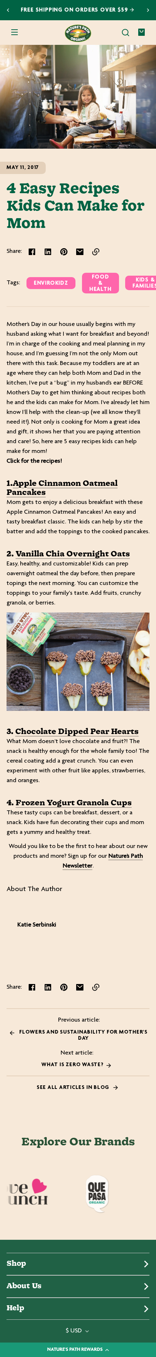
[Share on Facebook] (32, 252)
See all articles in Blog (74, 1087)
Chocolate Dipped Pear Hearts (77, 732)
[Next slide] (148, 10)
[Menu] (14, 33)
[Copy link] (96, 252)
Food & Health (100, 283)
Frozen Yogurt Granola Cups (74, 803)
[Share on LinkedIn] (48, 252)
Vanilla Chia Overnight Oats (73, 554)
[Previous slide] (8, 10)
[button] (126, 33)
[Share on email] (80, 252)
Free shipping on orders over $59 (75, 10)
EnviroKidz (51, 283)
